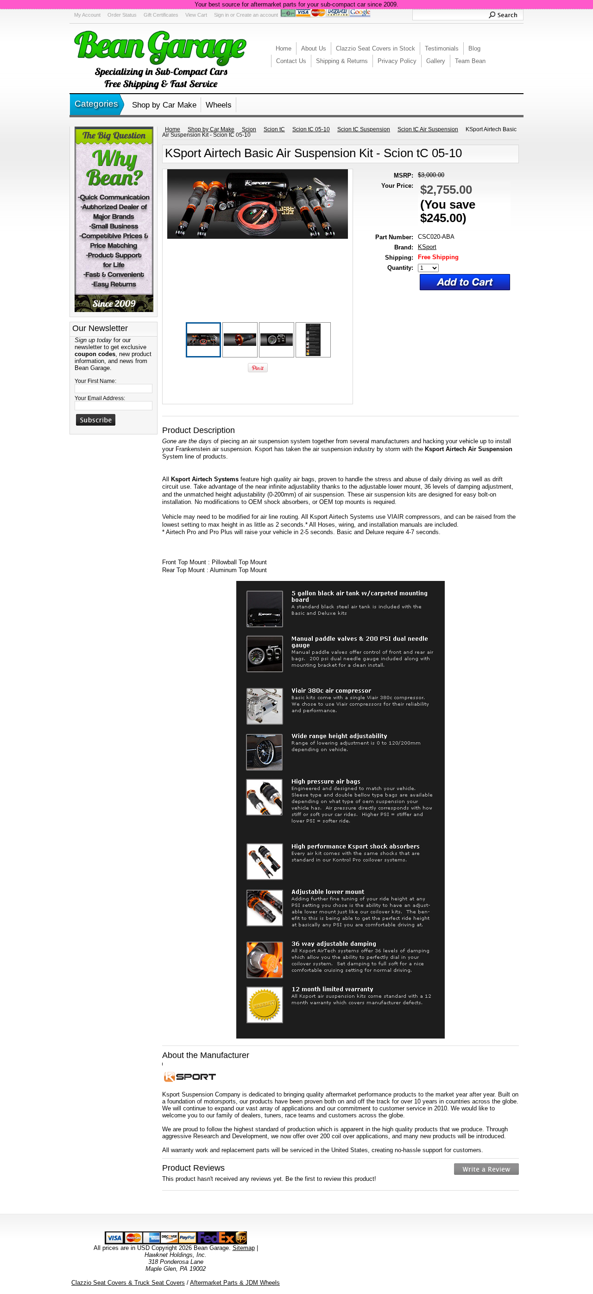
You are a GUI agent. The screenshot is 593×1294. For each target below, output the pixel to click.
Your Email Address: (100, 398)
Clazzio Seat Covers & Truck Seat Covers (128, 1282)
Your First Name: (95, 381)
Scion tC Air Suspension (427, 129)
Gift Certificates (161, 15)
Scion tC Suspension (363, 129)
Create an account (257, 15)
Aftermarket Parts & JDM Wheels (235, 1282)
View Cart (196, 15)
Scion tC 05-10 (311, 129)
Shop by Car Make (164, 105)
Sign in (221, 15)
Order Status (122, 15)
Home (172, 129)
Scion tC (274, 129)
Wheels (219, 105)
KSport (427, 246)
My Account (87, 15)
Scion (249, 129)
